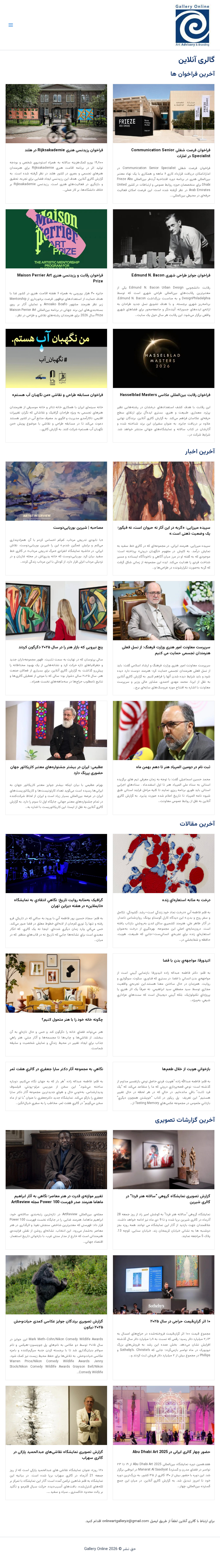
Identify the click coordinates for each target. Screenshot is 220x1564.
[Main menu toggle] (10, 25)
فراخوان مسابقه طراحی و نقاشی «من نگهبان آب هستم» (57, 395)
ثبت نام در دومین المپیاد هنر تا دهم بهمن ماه (173, 767)
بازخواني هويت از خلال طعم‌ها (186, 1069)
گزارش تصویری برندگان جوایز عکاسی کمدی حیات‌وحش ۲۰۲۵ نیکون (58, 1325)
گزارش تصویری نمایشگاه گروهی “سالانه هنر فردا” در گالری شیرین (168, 1199)
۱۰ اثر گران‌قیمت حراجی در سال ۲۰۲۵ (180, 1322)
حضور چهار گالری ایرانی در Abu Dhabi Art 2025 (171, 1452)
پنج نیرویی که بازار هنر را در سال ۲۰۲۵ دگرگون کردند (61, 647)
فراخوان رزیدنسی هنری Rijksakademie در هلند (64, 150)
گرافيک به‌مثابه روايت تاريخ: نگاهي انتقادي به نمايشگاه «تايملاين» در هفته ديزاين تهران (58, 903)
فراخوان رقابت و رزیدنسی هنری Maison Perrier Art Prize (60, 279)
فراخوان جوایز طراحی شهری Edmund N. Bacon (170, 276)
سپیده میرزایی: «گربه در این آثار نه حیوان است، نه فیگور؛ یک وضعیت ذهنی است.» (164, 531)
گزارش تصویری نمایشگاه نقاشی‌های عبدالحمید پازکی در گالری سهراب (58, 1455)
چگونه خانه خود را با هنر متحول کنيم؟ (72, 1020)
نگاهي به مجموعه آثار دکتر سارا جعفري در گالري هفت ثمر (56, 1069)
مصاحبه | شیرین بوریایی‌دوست (78, 528)
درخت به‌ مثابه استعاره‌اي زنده (186, 900)
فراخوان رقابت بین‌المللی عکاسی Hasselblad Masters (165, 395)
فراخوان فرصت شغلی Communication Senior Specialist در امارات (170, 153)
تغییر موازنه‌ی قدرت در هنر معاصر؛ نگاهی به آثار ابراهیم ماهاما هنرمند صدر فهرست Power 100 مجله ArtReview (57, 1199)
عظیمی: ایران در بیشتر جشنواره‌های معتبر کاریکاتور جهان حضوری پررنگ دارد (56, 770)
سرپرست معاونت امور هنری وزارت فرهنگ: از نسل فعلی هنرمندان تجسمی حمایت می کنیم (166, 650)
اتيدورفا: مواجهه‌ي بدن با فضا (186, 961)
